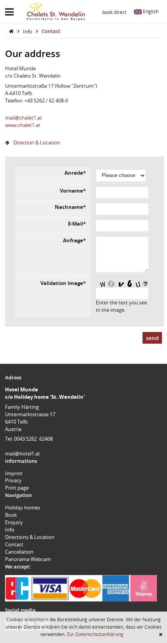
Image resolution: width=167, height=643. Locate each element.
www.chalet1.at (22, 125)
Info (28, 31)
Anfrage (74, 240)
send (152, 338)
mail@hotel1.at (22, 453)
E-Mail (77, 223)
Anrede (75, 172)
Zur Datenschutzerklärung (95, 634)
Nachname (70, 206)
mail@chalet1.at (23, 117)
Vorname (73, 190)
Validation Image (63, 283)
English (150, 11)
